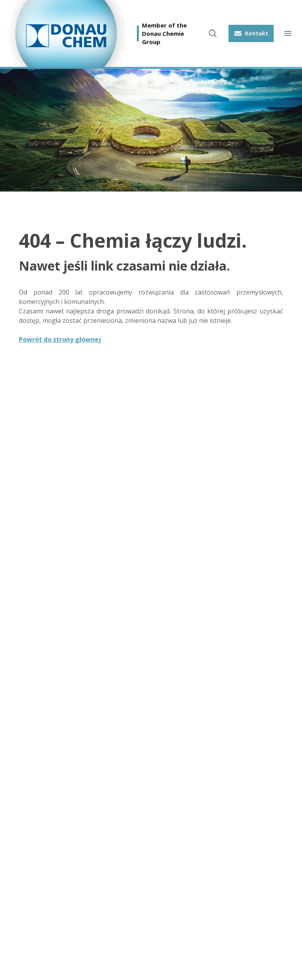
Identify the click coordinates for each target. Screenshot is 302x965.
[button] (251, 33)
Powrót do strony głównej (60, 339)
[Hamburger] (288, 33)
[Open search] (212, 33)
